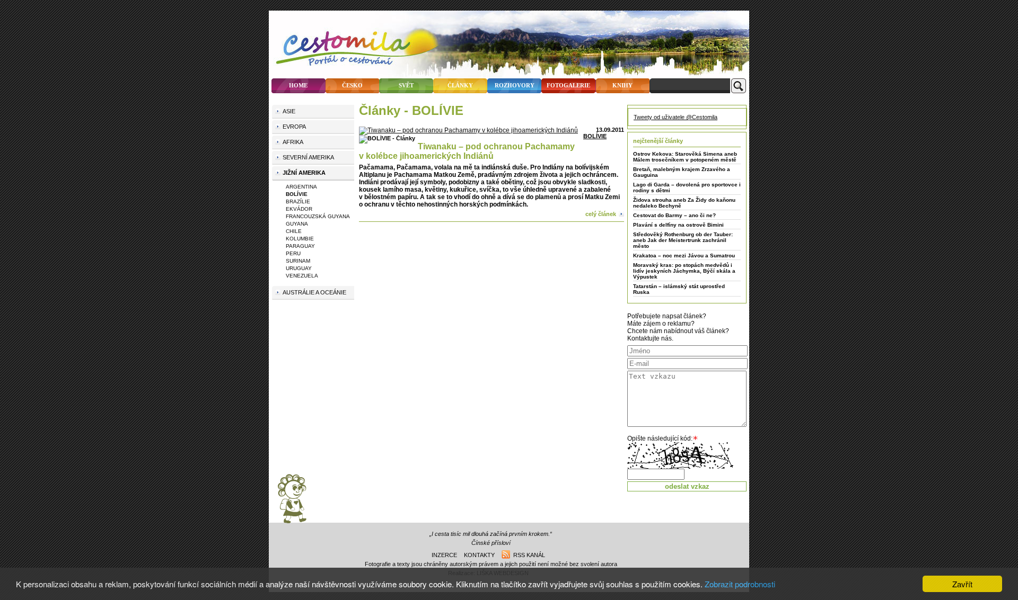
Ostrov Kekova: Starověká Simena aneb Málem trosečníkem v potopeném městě (685, 157)
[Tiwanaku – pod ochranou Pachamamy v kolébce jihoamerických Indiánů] (468, 130)
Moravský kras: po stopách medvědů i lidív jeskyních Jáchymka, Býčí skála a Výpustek (684, 271)
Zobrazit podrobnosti (740, 583)
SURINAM (298, 261)
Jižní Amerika (304, 172)
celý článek (600, 214)
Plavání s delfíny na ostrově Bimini (678, 225)
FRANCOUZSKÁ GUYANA (318, 216)
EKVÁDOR (299, 209)
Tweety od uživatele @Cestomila (675, 117)
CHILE (294, 231)
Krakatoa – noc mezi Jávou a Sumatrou (684, 255)
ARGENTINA (301, 187)
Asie (289, 111)
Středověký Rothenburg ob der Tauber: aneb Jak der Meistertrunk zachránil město (683, 240)
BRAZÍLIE (298, 201)
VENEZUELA (302, 276)
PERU (293, 253)
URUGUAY (299, 268)
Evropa (294, 126)
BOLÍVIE (595, 136)
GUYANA (297, 224)
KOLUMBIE (300, 238)
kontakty (479, 555)
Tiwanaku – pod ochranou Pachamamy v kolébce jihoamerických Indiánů (467, 151)
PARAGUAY (300, 246)
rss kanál (527, 555)
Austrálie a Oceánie (314, 292)
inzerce (444, 555)
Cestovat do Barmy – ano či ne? (674, 215)
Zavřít (962, 583)
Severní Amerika (308, 157)
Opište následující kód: (659, 438)
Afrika (293, 142)
